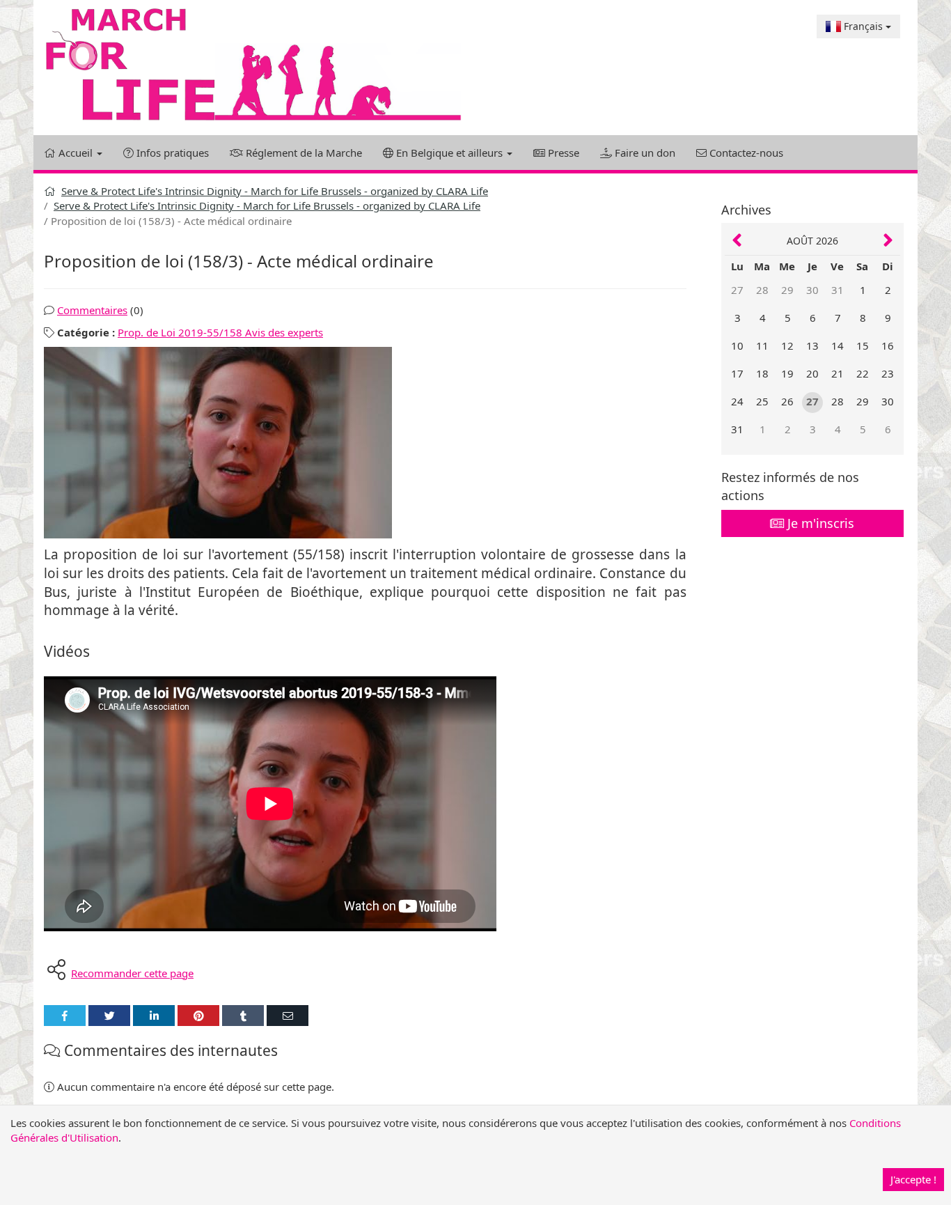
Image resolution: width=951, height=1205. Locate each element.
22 (862, 373)
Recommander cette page (132, 973)
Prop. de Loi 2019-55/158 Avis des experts (220, 332)
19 (787, 373)
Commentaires (92, 310)
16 (887, 345)
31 (837, 290)
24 (737, 401)
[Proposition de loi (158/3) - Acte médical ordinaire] (365, 442)
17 (737, 373)
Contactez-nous (745, 153)
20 (812, 373)
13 (812, 345)
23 (887, 373)
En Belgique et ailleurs (449, 153)
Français (863, 26)
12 (787, 345)
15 (862, 345)
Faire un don (643, 153)
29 (787, 290)
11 (762, 345)
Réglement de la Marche (302, 153)
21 (837, 373)
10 (737, 345)
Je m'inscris (819, 523)
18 (762, 373)
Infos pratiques (171, 153)
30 (812, 290)
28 (762, 290)
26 (787, 401)
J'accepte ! (913, 1179)
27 (737, 290)
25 (762, 401)
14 (837, 345)
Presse (562, 153)
